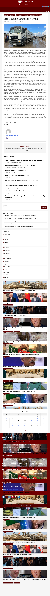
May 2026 (6, 242)
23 (43, 423)
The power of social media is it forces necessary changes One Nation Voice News (23, 459)
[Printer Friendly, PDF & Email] (10, 123)
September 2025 (7, 264)
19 (18, 423)
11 (12, 420)
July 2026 (6, 237)
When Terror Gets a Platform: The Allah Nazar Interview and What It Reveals (24, 160)
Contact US (20, 505)
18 (12, 423)
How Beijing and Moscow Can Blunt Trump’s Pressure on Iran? (21, 185)
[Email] (7, 138)
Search (5, 205)
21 (31, 423)
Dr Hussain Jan (16, 177)
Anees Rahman (16, 199)
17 (6, 423)
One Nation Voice (8, 21)
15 (37, 420)
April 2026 (6, 245)
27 (25, 425)
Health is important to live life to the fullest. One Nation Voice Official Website (22, 469)
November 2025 (7, 258)
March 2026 (6, 247)
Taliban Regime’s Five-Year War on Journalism (17, 190)
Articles (6, 15)
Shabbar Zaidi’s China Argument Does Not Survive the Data (20, 165)
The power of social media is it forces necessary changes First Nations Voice (22, 473)
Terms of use (26, 505)
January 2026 (7, 253)
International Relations (30, 15)
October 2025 (7, 261)
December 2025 (7, 256)
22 (37, 423)
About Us (14, 505)
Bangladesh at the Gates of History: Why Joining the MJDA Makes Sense (20, 218)
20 (25, 423)
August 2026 (7, 234)
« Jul (24, 430)
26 (18, 425)
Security (39, 15)
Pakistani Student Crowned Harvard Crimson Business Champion (19, 226)
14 (31, 420)
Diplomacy (12, 15)
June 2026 (6, 239)
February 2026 (7, 250)
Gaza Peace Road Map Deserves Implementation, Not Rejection (21, 180)
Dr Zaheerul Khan (16, 193)
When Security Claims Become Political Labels (17, 175)
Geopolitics (19, 15)
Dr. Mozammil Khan (17, 162)
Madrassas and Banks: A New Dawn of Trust (16, 170)
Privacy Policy (33, 505)
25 (12, 425)
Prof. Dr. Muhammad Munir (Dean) (20, 167)
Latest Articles (10, 280)
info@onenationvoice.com (13, 490)
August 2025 (7, 266)
